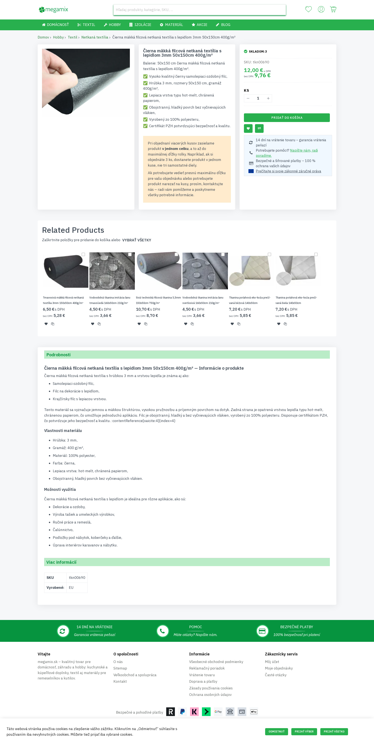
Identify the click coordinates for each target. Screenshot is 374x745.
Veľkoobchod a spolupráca (134, 675)
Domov (43, 37)
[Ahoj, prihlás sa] (321, 10)
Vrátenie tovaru (202, 675)
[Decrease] (248, 98)
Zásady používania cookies (211, 688)
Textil (72, 37)
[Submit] (280, 9)
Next (337, 289)
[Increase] (268, 98)
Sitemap (120, 668)
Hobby (58, 37)
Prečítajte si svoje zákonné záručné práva (288, 171)
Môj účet (272, 661)
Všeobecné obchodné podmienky (216, 661)
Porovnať (259, 128)
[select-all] (136, 240)
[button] (46, 323)
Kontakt (120, 681)
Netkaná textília (94, 37)
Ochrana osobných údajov (210, 694)
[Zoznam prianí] (308, 9)
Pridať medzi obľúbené (248, 128)
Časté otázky (275, 675)
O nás (118, 661)
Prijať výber (304, 731)
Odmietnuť (277, 731)
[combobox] (199, 9)
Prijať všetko (334, 731)
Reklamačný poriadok (207, 668)
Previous (36, 289)
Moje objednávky (279, 668)
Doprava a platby (203, 681)
